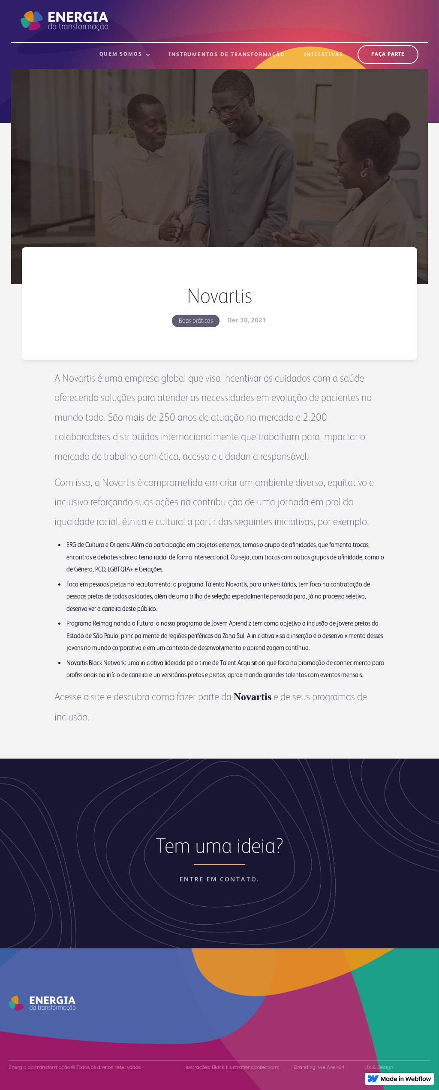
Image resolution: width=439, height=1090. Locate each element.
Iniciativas (323, 55)
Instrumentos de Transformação (226, 55)
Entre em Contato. (219, 879)
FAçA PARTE (388, 54)
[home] (64, 15)
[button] (125, 58)
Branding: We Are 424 (319, 1067)
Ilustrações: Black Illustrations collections (231, 1067)
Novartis (252, 696)
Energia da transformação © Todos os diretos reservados (75, 1067)
